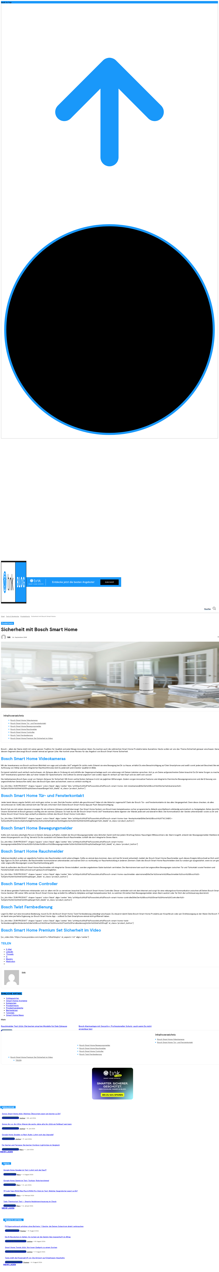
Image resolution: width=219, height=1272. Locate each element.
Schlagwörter (12, 998)
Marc (21, 1149)
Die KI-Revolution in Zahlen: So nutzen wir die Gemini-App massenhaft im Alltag (38, 1237)
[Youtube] (216, 557)
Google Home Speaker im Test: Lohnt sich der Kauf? (25, 1170)
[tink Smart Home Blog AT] (13, 582)
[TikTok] (213, 557)
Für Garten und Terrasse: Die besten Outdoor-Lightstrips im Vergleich (31, 1145)
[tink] (4, 637)
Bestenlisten (12, 1010)
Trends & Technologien (15, 1241)
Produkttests (25, 616)
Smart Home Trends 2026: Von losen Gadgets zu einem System (31, 1247)
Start (3, 616)
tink (8, 637)
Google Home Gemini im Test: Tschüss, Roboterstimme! (26, 1180)
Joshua (22, 1118)
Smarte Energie (12, 1230)
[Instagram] (206, 557)
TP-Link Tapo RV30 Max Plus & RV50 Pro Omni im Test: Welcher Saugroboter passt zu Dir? (40, 1191)
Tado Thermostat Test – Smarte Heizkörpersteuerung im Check (29, 1201)
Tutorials (10, 1012)
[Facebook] (202, 557)
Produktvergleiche (14, 1008)
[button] (211, 608)
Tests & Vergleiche (12, 616)
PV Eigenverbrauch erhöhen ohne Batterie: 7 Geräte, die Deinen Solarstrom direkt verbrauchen (44, 1226)
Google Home (8, 1139)
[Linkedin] (209, 557)
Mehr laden (6, 1151)
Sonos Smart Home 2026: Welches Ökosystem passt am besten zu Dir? (31, 1114)
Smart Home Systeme (16, 1000)
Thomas (23, 1231)
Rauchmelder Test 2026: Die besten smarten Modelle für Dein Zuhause (34, 1026)
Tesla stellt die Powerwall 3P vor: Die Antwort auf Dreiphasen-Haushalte (35, 1258)
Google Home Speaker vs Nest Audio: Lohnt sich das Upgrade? (28, 1134)
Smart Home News (15, 1015)
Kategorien (11, 1003)
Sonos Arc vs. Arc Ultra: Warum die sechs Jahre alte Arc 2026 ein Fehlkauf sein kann (37, 1124)
